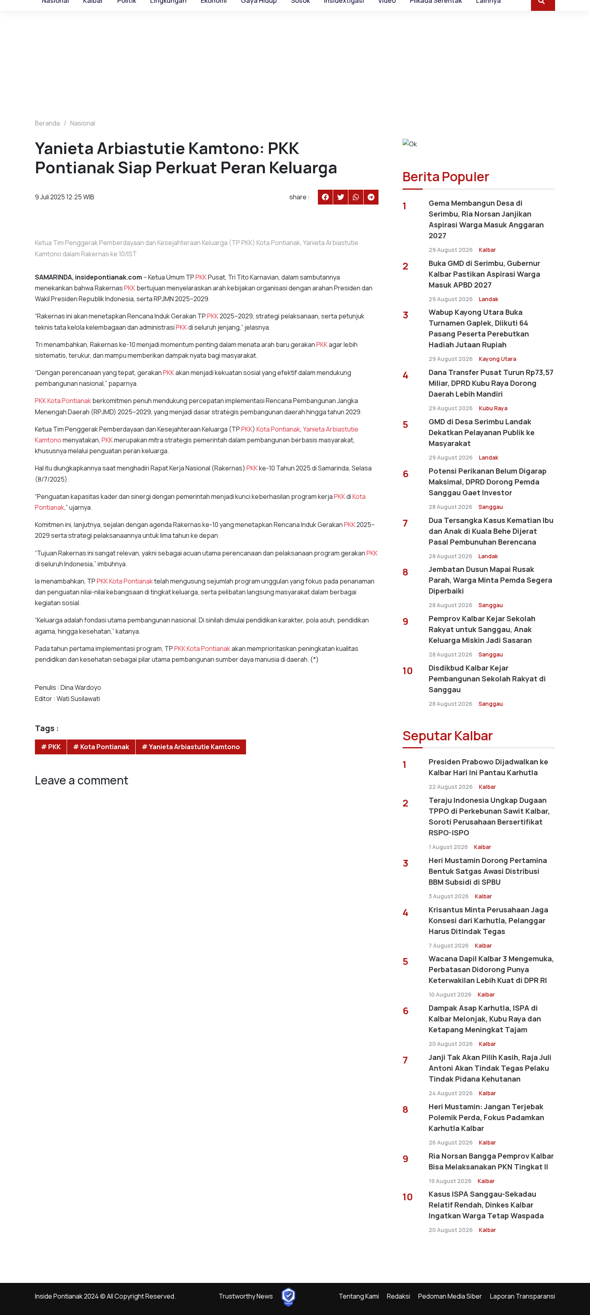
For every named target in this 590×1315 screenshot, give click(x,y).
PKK (201, 277)
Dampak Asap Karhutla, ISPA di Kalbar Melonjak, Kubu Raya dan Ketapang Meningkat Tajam (485, 1018)
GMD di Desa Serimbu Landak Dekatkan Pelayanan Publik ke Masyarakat (482, 432)
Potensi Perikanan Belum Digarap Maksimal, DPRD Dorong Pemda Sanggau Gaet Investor (488, 481)
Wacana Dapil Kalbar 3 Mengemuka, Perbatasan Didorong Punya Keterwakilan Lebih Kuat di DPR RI (491, 969)
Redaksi (398, 1296)
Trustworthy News (246, 1296)
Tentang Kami (359, 1296)
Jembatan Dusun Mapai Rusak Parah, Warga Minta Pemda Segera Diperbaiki (490, 580)
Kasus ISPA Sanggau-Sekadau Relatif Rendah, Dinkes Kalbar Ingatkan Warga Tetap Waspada (486, 1204)
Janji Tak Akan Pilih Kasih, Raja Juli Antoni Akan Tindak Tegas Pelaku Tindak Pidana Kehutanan (490, 1068)
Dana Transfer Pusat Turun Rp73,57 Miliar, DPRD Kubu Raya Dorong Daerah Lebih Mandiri (491, 383)
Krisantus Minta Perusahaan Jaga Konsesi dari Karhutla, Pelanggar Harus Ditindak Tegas (488, 920)
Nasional (82, 123)
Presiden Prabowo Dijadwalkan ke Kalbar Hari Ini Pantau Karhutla (488, 767)
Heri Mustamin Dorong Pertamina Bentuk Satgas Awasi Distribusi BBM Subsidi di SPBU (488, 871)
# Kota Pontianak (101, 746)
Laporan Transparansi (522, 1296)
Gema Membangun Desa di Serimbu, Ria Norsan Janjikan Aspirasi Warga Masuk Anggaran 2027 (486, 219)
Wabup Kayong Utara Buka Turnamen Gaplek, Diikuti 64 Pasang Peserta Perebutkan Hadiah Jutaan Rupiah (479, 328)
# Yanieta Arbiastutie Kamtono (191, 746)
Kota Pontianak (69, 400)
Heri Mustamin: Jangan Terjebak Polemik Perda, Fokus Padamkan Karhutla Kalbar (486, 1117)
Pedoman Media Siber (450, 1296)
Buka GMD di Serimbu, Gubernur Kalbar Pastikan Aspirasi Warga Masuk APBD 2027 (484, 274)
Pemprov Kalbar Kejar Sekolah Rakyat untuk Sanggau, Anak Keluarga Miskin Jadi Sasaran (482, 629)
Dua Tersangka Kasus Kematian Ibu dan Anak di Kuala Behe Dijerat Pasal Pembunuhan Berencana (491, 531)
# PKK (51, 746)
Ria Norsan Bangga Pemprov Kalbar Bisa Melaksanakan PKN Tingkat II (491, 1161)
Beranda (47, 123)
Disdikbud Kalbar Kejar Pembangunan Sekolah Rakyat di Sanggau (487, 678)
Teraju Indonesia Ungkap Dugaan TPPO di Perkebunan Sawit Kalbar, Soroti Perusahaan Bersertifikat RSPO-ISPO (489, 816)
